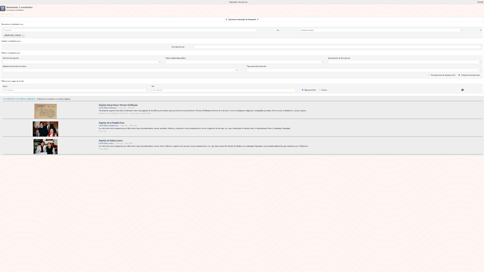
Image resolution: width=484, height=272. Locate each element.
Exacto (324, 90)
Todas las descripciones (470, 75)
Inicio (5, 86)
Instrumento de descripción (339, 58)
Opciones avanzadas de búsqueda (242, 19)
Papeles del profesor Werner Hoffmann (118, 105)
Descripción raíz (178, 47)
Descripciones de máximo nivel (443, 75)
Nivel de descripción (11, 58)
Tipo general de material (256, 66)
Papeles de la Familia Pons (111, 123)
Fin (153, 86)
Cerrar (480, 2)
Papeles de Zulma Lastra (111, 140)
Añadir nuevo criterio (12, 35)
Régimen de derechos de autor (14, 66)
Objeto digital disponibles (175, 58)
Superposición (310, 90)
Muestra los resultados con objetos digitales (54, 99)
